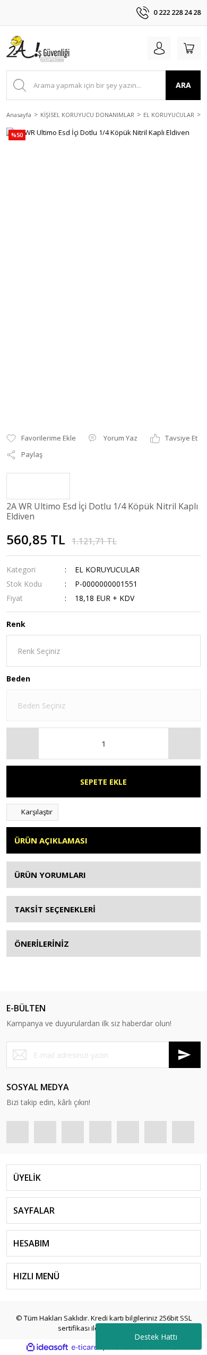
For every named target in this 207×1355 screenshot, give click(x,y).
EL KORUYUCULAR (107, 569)
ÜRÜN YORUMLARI (50, 874)
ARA (183, 85)
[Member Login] (159, 48)
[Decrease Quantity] (23, 743)
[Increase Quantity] (184, 743)
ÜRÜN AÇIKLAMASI (51, 840)
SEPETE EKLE (103, 782)
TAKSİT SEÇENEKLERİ (55, 909)
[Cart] (189, 48)
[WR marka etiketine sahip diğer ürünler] (38, 486)
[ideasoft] (47, 1347)
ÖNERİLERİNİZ (41, 943)
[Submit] (185, 1055)
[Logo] (39, 48)
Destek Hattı (155, 1337)
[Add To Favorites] (41, 438)
